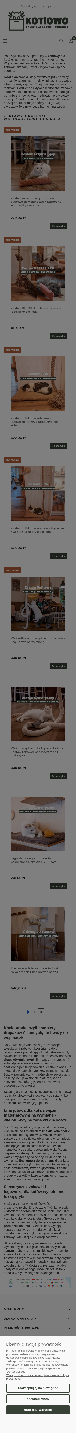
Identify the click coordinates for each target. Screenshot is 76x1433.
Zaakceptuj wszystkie (38, 1409)
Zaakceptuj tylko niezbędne (38, 1388)
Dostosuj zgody (38, 1398)
